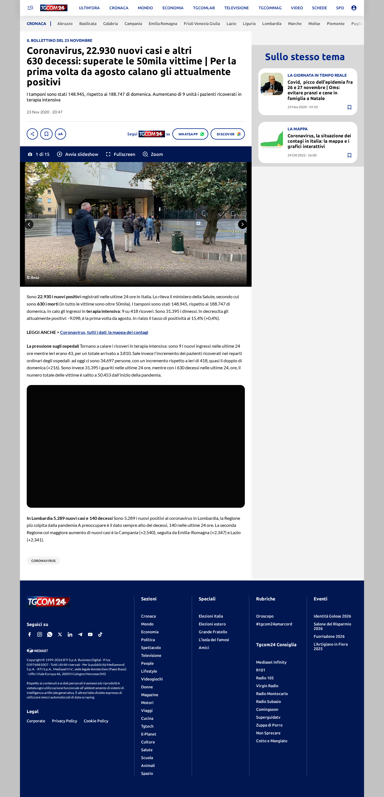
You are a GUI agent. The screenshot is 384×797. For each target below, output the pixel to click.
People (147, 663)
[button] (77, 154)
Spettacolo (151, 647)
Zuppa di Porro (269, 725)
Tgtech (147, 726)
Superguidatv (268, 717)
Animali (148, 765)
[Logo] (53, 8)
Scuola (147, 757)
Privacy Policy (64, 721)
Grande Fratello (213, 632)
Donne (147, 687)
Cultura (148, 742)
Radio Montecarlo (272, 693)
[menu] (30, 7)
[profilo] (354, 7)
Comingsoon (267, 709)
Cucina (147, 718)
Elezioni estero (212, 624)
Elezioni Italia (211, 616)
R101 (260, 670)
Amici (204, 647)
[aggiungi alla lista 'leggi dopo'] (46, 134)
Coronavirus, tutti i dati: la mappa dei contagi (104, 332)
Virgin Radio (267, 686)
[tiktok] (100, 634)
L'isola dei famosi (214, 639)
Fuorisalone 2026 (329, 636)
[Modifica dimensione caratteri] (60, 134)
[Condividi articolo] (32, 134)
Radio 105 (265, 678)
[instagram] (39, 634)
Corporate (36, 721)
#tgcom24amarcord (274, 624)
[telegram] (80, 634)
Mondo (147, 624)
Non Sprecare (268, 733)
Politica (148, 639)
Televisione (151, 655)
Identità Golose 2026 (332, 616)
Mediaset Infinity (271, 662)
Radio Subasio (268, 701)
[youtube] (90, 634)
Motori (147, 702)
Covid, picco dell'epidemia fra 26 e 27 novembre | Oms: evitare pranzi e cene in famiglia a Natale (320, 90)
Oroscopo (265, 616)
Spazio (147, 773)
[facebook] (29, 634)
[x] (60, 634)
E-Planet (148, 734)
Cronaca (148, 616)
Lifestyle (149, 671)
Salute (147, 750)
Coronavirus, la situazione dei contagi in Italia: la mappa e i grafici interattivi (319, 141)
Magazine (149, 695)
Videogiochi (152, 679)
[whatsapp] (50, 634)
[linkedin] (70, 634)
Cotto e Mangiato (271, 741)
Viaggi (147, 710)
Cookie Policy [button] (96, 721)
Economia (150, 632)
